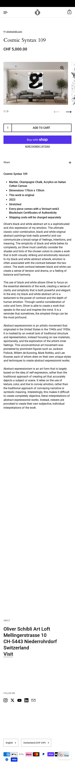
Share (6, 162)
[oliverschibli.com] (37, 12)
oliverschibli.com (14, 31)
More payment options (37, 146)
